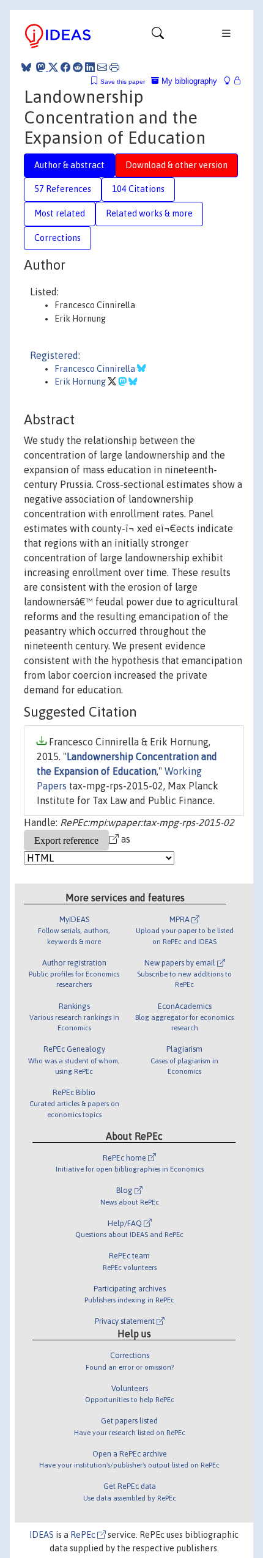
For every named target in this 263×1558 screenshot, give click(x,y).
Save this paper (122, 81)
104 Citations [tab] (138, 189)
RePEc (83, 1535)
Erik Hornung (81, 381)
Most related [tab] (59, 213)
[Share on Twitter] (53, 67)
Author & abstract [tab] (69, 165)
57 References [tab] (62, 189)
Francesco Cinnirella (95, 369)
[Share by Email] (102, 67)
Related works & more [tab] (149, 213)
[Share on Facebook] (65, 67)
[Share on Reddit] (78, 67)
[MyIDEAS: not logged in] (230, 81)
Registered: (55, 355)
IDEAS (41, 1535)
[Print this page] (114, 67)
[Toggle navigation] (158, 36)
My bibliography (188, 81)
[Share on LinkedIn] (90, 67)
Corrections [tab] (57, 238)
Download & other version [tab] (176, 165)
